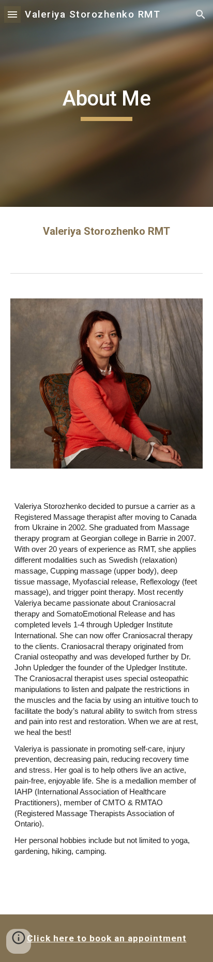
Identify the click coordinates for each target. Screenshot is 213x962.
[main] (106, 103)
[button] (12, 14)
